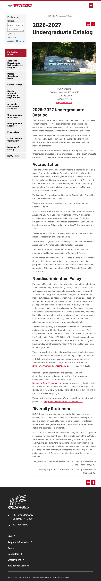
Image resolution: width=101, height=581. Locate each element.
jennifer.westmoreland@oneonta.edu (49, 366)
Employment (14, 559)
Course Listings (14, 84)
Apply (11, 548)
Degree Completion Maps (12, 76)
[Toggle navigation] (91, 5)
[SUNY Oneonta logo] (20, 5)
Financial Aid (13, 132)
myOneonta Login (17, 565)
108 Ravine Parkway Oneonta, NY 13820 (23, 517)
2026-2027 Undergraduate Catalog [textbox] (60, 16)
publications (15, 577)
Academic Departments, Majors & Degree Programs (15, 64)
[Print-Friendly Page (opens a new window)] (88, 24)
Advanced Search (15, 41)
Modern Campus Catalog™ (60, 577)
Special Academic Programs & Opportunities (13, 94)
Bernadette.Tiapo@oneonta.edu (46, 383)
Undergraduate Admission (14, 116)
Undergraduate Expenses (14, 124)
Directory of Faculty (13, 148)
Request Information (19, 542)
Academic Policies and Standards (13, 106)
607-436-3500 (20, 524)
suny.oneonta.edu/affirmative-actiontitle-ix (63, 401)
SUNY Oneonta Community (14, 139)
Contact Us (14, 554)
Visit (10, 536)
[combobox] (71, 16)
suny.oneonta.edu (64, 102)
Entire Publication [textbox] (14, 25)
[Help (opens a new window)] (93, 24)
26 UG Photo (13, 156)
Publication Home (12, 53)
